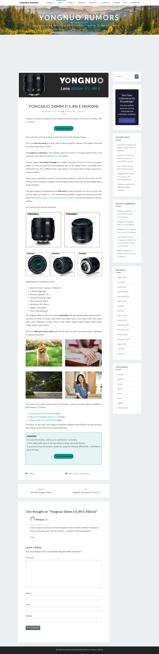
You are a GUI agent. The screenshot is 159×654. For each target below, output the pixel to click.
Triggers (81, 3)
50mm (70, 473)
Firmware (116, 3)
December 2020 (122, 292)
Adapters (120, 374)
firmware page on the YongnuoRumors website (54, 197)
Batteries (120, 379)
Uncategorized (122, 408)
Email (28, 604)
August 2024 (121, 277)
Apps (125, 3)
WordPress (84, 650)
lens (81, 473)
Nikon (87, 473)
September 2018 (123, 339)
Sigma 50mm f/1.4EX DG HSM (42, 413)
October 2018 (122, 334)
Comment (30, 557)
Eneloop (93, 3)
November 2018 (123, 330)
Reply (32, 537)
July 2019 (120, 306)
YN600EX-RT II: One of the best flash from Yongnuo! (126, 214)
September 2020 (123, 296)
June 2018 (120, 353)
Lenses (60, 3)
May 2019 (120, 311)
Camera (120, 384)
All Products (105, 3)
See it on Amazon (63, 128)
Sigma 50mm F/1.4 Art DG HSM (43, 420)
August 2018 (121, 344)
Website (29, 616)
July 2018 (120, 349)
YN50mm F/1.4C (54, 156)
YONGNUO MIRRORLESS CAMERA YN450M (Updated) (126, 187)
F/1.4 (76, 473)
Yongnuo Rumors (28, 2)
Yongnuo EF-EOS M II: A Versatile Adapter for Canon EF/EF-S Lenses (125, 158)
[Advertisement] (79, 56)
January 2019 (122, 320)
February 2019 (122, 315)
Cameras (50, 3)
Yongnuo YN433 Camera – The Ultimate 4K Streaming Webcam (126, 177)
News (119, 398)
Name (29, 593)
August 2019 (121, 301)
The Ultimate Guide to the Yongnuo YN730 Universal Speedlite (127, 148)
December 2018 (122, 325)
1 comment (80, 111)
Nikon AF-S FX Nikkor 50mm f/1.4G (44, 417)
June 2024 (120, 282)
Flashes (70, 3)
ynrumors (68, 111)
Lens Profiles (135, 3)
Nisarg (100, 650)
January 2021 (122, 287)
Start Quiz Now (127, 120)
